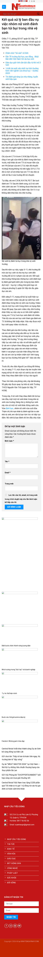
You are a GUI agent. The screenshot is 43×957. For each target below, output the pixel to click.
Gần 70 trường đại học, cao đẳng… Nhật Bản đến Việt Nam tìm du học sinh (22, 57)
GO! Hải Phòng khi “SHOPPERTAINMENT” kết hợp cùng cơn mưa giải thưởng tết (21, 776)
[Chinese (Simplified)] (19, 1)
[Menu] (4, 7)
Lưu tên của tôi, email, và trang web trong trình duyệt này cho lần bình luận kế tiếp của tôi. (21, 498)
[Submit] (38, 14)
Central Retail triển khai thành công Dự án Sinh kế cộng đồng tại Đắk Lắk (21, 750)
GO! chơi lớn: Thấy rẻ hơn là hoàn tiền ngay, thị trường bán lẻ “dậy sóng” (21, 758)
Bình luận (9, 441)
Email (7, 473)
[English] (22, 1)
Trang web (9, 484)
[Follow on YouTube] (19, 926)
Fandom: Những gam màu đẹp (13, 741)
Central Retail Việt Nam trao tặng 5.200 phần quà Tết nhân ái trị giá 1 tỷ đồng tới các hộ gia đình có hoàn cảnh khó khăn (21, 785)
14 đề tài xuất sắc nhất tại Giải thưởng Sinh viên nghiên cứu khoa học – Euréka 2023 (21, 70)
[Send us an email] (31, 1)
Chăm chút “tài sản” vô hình (16, 53)
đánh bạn (9, 408)
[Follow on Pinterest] (34, 1)
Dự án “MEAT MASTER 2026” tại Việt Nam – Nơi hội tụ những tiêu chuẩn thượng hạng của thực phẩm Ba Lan (21, 767)
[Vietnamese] (26, 1)
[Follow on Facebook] (29, 1)
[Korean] (24, 1)
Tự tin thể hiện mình (9, 693)
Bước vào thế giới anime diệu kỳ (13, 717)
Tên (7, 462)
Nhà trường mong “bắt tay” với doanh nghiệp (18, 670)
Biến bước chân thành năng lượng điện (16, 646)
